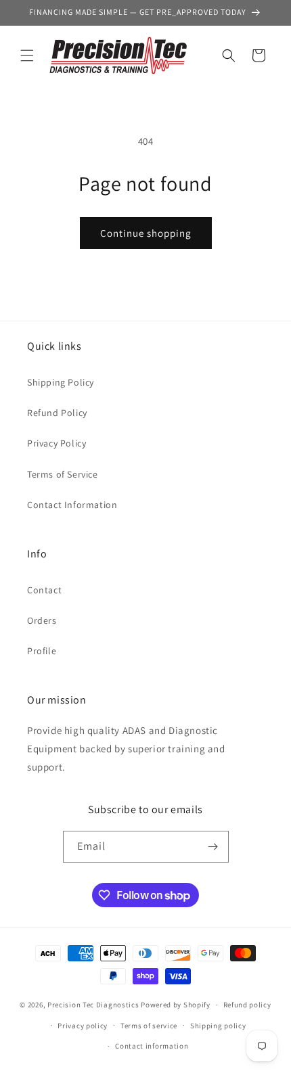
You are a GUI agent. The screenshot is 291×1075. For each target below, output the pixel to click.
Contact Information (72, 505)
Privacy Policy (56, 443)
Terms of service (148, 1025)
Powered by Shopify (175, 1004)
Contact (44, 590)
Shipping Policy (60, 382)
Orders (42, 620)
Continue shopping (146, 233)
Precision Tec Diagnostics (93, 1004)
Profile (41, 651)
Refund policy (247, 1004)
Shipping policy (218, 1025)
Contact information (151, 1046)
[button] (27, 55)
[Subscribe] (213, 847)
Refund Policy (57, 413)
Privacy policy (83, 1025)
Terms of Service (62, 474)
